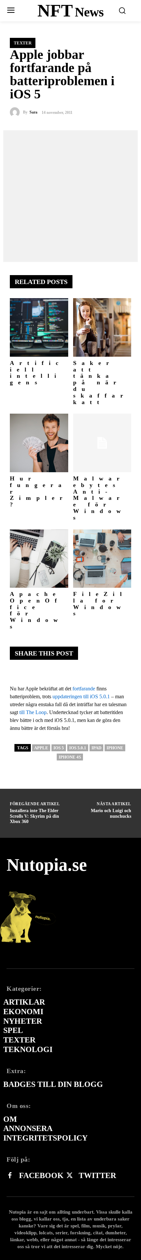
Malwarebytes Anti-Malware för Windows (99, 498)
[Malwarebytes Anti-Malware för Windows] (102, 443)
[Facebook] (10, 1176)
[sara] (16, 112)
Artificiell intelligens (37, 373)
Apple (41, 747)
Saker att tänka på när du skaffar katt (100, 382)
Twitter (97, 1175)
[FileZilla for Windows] (102, 558)
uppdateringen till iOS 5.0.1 (81, 696)
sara (33, 112)
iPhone (115, 747)
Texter (22, 42)
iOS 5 (58, 747)
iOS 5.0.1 (77, 747)
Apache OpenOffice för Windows (36, 610)
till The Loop (33, 712)
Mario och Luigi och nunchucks (111, 813)
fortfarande (83, 688)
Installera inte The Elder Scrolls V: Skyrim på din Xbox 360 (34, 816)
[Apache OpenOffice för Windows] (39, 558)
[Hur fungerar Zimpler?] (39, 443)
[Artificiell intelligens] (39, 327)
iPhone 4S (70, 757)
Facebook (41, 1175)
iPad (96, 747)
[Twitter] (69, 1176)
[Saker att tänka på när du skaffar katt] (102, 327)
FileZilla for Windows (100, 604)
